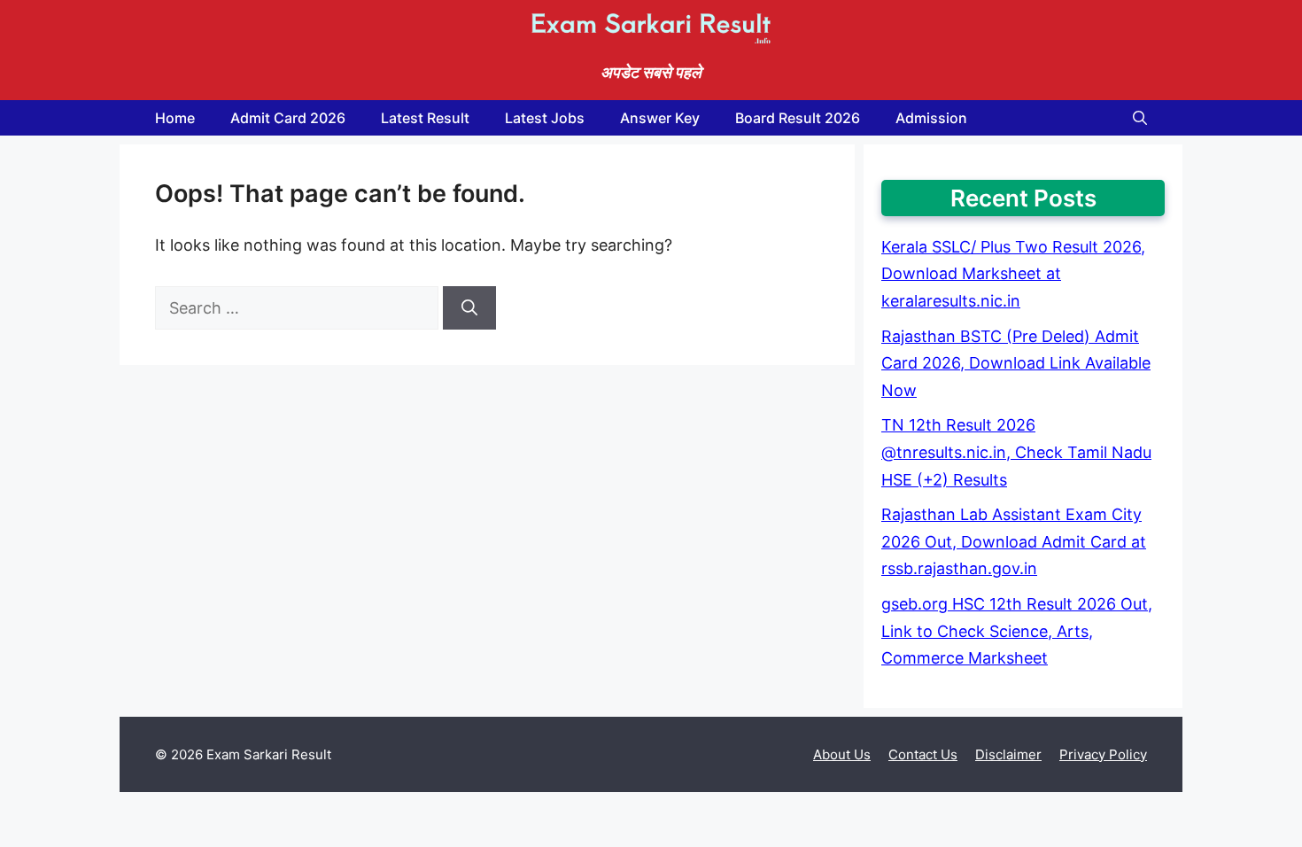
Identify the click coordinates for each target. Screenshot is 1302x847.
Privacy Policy (1103, 754)
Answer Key (660, 118)
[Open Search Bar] (1140, 118)
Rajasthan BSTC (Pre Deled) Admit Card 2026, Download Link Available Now (1016, 363)
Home (175, 118)
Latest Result (425, 118)
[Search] (469, 308)
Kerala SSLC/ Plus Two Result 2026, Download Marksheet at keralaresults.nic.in (1013, 273)
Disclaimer (1008, 754)
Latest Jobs (545, 118)
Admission (931, 118)
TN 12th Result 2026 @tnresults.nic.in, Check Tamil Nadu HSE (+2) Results (1016, 452)
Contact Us (922, 754)
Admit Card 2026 (287, 118)
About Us (842, 754)
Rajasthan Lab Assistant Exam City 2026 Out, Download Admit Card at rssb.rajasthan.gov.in (1013, 541)
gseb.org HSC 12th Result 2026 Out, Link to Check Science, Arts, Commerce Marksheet (1016, 630)
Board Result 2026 (797, 118)
